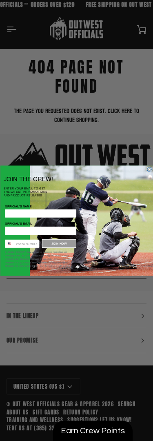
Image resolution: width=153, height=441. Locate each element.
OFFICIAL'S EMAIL (18, 223)
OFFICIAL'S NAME (18, 206)
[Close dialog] (149, 169)
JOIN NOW (59, 243)
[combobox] (9, 243)
